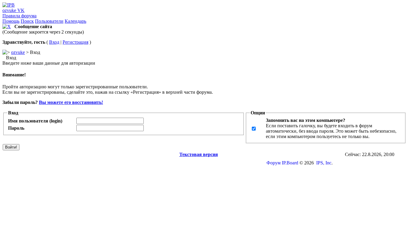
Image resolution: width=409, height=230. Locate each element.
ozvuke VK (13, 10)
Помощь (10, 21)
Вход (54, 42)
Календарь (75, 21)
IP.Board (290, 162)
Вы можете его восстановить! (71, 102)
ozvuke (18, 52)
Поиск (27, 21)
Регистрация (75, 42)
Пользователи (49, 21)
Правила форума (19, 15)
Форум (273, 162)
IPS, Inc (323, 162)
